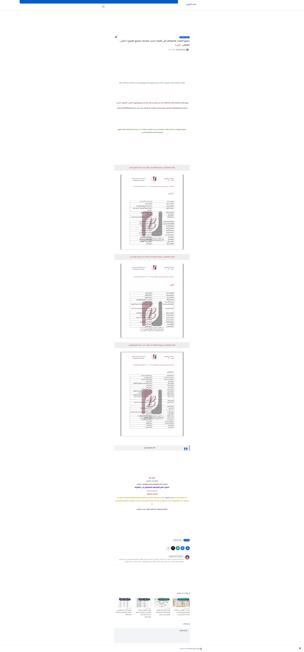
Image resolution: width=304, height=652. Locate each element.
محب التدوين (191, 5)
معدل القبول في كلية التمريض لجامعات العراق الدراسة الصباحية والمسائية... (143, 613)
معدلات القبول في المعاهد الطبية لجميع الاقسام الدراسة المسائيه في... (182, 612)
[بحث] (103, 6)
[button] (183, 548)
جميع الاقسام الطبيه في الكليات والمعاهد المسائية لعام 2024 (123, 612)
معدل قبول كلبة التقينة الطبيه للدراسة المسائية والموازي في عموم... (163, 612)
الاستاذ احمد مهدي (181, 49)
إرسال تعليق (183, 630)
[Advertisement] (152, 24)
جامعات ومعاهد (184, 37)
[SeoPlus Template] (201, 649)
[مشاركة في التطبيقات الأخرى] (168, 548)
